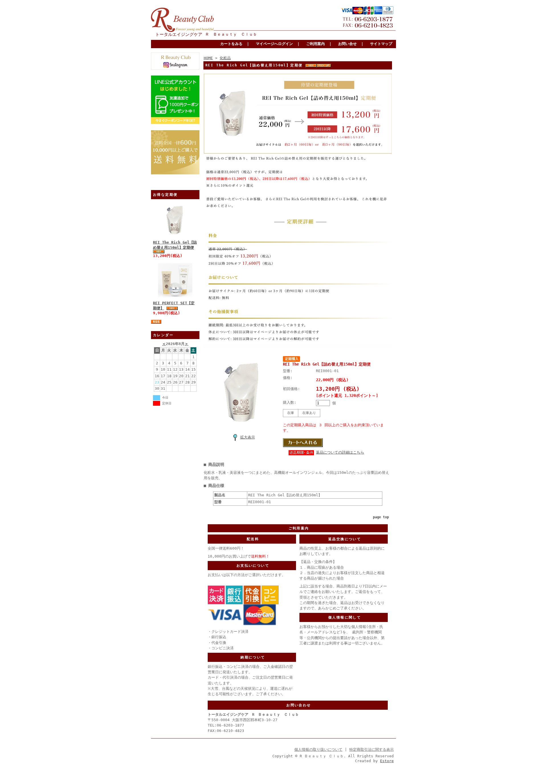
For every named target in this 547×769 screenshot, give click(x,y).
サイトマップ (381, 44)
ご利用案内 (315, 44)
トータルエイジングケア (178, 34)
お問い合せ (347, 44)
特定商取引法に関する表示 (371, 749)
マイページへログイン (274, 44)
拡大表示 (247, 437)
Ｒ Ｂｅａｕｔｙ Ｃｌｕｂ (231, 34)
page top (381, 517)
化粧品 (225, 58)
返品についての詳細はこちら (340, 452)
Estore (387, 761)
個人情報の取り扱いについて (318, 749)
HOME (208, 58)
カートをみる (231, 44)
